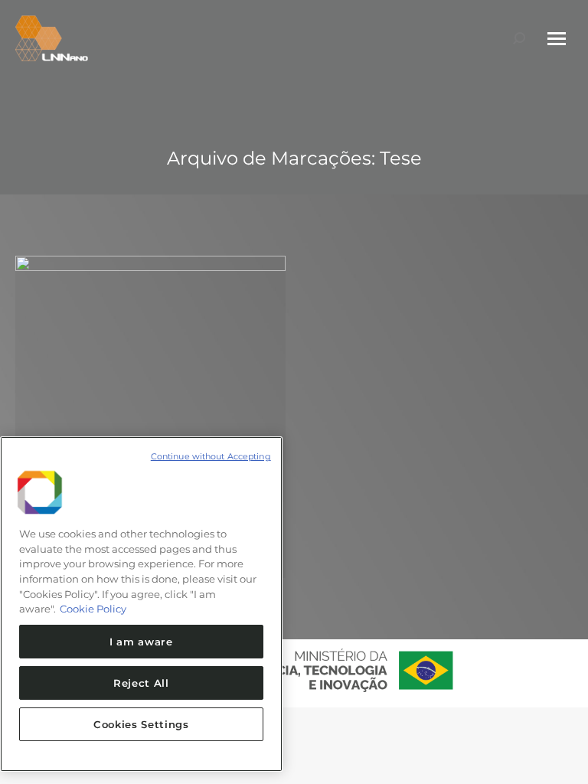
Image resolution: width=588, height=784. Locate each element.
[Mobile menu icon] (557, 38)
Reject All (141, 683)
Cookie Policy (93, 609)
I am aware (141, 641)
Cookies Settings (141, 724)
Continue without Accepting (211, 456)
